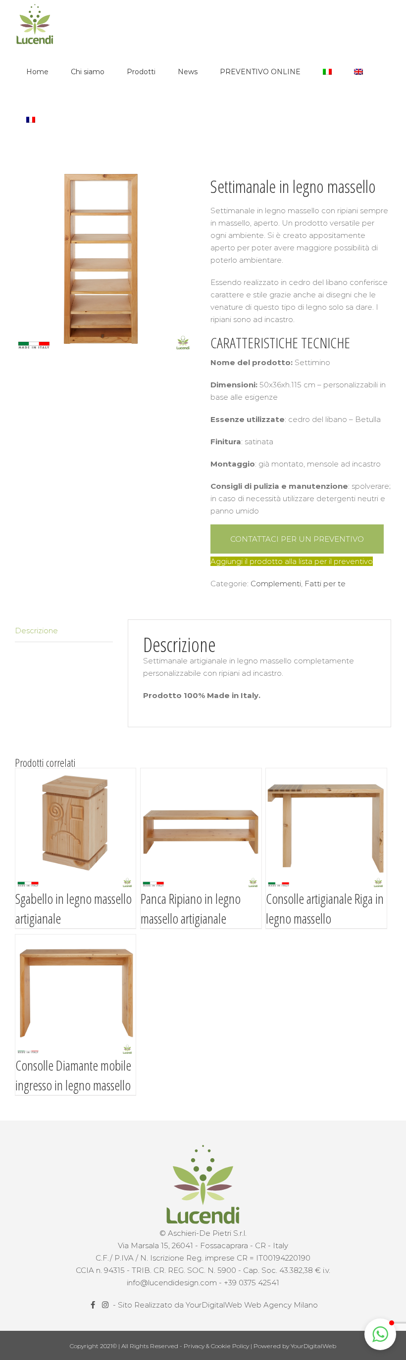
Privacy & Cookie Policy (217, 1346)
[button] (380, 1334)
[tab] (64, 630)
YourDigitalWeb (313, 1346)
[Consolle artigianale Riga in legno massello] (326, 828)
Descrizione (36, 630)
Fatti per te (325, 583)
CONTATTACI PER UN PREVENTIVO (297, 539)
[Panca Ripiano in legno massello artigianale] (201, 828)
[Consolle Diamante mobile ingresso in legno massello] (75, 995)
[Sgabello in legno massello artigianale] (75, 828)
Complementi (276, 583)
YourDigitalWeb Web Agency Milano (252, 1305)
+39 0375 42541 (251, 1282)
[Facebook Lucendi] (94, 1305)
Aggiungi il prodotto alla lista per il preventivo (291, 561)
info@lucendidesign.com (172, 1282)
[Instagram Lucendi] (106, 1305)
